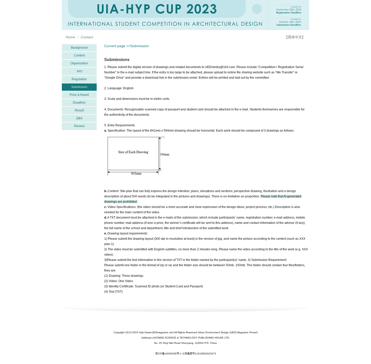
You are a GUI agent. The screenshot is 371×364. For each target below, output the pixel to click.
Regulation (79, 79)
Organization (79, 63)
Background (79, 47)
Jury (79, 71)
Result (79, 110)
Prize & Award (79, 95)
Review (79, 126)
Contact (87, 37)
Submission (79, 87)
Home (70, 37)
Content (79, 55)
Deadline (79, 102)
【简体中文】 (294, 37)
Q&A (79, 118)
